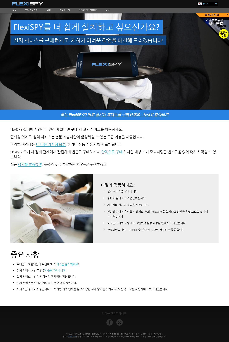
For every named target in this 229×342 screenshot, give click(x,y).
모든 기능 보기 (31, 10)
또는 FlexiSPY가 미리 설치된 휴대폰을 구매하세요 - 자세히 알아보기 (115, 114)
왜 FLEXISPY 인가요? (88, 10)
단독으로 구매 (112, 152)
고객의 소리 (64, 10)
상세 (107, 10)
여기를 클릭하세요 (67, 264)
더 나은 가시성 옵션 (51, 144)
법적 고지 (72, 336)
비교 (49, 10)
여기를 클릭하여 (29, 164)
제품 (14, 10)
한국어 (205, 4)
